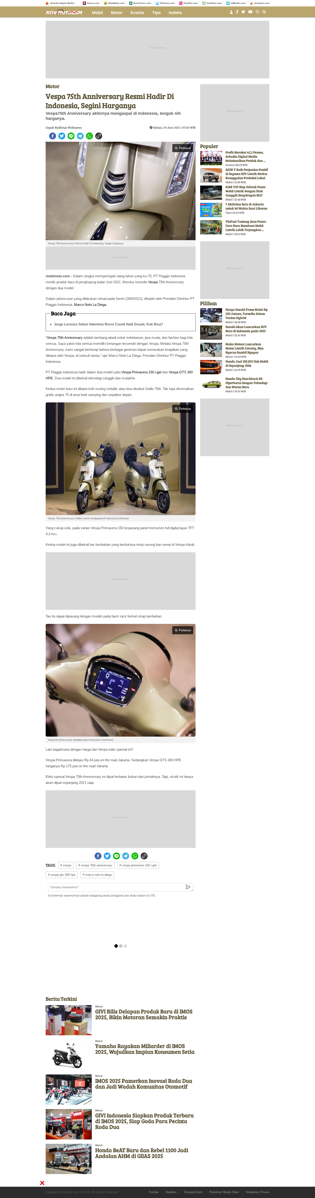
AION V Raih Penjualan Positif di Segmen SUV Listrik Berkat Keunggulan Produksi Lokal (247, 173)
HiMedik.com (238, 3)
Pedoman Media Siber (224, 1192)
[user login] (231, 13)
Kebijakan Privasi (257, 1192)
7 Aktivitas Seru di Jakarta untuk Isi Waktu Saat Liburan (246, 206)
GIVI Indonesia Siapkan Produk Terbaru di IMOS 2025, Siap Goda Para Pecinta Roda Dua (144, 1120)
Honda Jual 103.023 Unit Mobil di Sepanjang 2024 (247, 363)
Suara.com (93, 3)
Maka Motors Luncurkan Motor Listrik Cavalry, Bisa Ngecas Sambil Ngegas (245, 348)
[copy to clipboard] (98, 136)
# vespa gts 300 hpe (61, 874)
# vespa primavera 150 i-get (138, 865)
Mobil (97, 12)
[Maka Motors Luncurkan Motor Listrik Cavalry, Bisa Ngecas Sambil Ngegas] (211, 350)
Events (137, 12)
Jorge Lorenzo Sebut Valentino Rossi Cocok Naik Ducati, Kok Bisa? (108, 324)
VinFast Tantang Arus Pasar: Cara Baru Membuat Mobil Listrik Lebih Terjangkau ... (246, 225)
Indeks (175, 12)
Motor (116, 12)
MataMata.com (116, 3)
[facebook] (52, 136)
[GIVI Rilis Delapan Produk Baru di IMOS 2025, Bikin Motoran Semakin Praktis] (69, 1020)
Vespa (153, 282)
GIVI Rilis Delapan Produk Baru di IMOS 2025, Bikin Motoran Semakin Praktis (144, 1014)
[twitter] (61, 136)
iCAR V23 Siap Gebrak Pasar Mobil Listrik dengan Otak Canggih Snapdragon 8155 (246, 191)
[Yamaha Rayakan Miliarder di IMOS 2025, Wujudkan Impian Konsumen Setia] (69, 1055)
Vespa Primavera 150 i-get (141, 372)
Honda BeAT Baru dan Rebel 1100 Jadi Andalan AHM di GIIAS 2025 (141, 1153)
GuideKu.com (214, 3)
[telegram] (80, 136)
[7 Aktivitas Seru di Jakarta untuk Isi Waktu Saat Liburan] (211, 210)
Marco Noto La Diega (90, 305)
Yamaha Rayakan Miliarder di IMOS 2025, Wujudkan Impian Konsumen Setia (145, 1048)
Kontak (154, 1192)
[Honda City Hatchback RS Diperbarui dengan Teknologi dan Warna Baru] (211, 384)
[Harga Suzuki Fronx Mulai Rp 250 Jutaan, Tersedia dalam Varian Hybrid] (211, 315)
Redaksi (171, 1192)
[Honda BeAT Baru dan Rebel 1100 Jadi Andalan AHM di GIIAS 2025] (69, 1159)
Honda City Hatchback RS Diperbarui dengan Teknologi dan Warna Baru (246, 382)
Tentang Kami (193, 1192)
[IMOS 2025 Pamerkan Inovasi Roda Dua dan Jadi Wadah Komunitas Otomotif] (69, 1089)
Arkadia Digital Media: (62, 3)
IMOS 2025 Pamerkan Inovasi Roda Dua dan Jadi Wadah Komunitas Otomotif (143, 1083)
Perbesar (185, 148)
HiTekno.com (167, 3)
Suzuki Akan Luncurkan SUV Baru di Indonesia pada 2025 (246, 329)
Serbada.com (261, 3)
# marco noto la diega (97, 874)
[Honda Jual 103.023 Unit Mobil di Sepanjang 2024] (211, 367)
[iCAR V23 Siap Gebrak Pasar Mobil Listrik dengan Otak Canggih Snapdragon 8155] (211, 193)
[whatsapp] (89, 136)
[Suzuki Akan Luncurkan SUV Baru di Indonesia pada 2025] (211, 332)
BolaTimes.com (142, 3)
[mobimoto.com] (66, 11)
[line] (71, 136)
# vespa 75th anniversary (95, 865)
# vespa (65, 865)
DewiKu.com (191, 3)
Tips (156, 12)
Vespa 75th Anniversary (65, 337)
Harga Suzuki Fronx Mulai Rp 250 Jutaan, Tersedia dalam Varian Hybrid (247, 313)
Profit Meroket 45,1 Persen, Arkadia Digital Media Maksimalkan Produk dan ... (245, 156)
